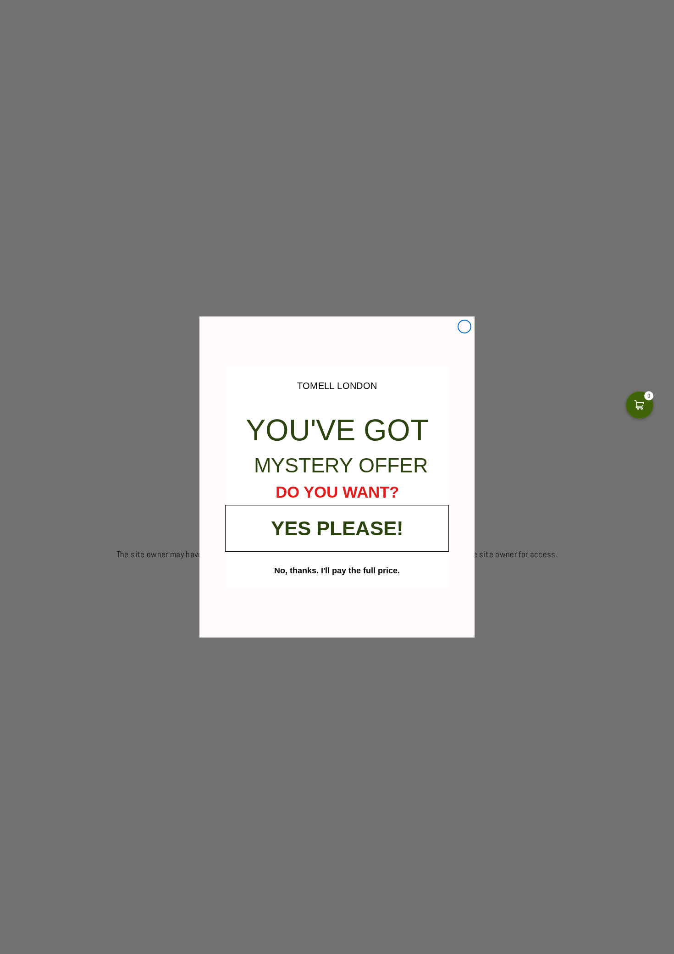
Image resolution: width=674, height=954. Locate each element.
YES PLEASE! (337, 528)
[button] (639, 405)
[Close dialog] (464, 326)
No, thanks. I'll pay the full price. (337, 570)
